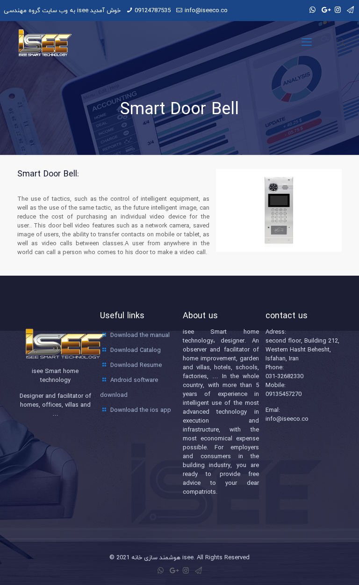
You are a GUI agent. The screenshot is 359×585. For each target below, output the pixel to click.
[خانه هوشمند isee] (42, 42)
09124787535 (153, 10)
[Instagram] (338, 10)
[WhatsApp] (312, 10)
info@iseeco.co (206, 10)
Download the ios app (140, 410)
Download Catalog (135, 350)
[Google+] (325, 10)
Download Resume (136, 365)
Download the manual (140, 335)
